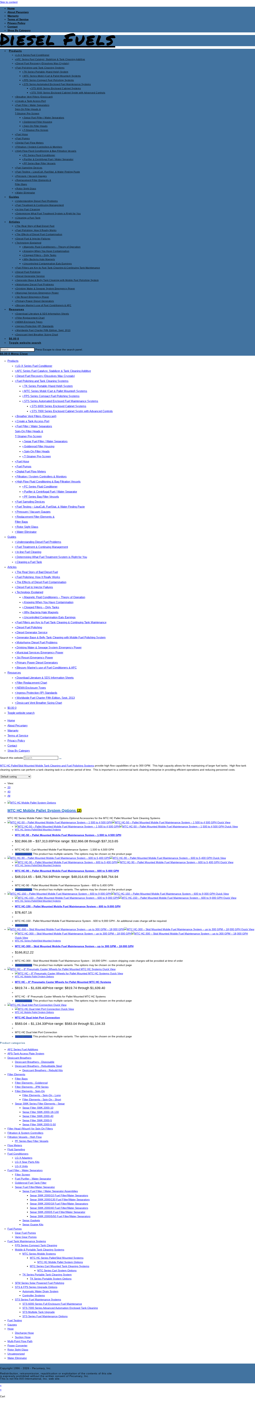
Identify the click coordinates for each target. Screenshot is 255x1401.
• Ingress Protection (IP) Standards (36, 692)
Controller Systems (33, 1295)
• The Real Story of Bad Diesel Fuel (36, 572)
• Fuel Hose (22, 461)
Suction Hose (23, 1337)
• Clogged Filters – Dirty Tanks (40, 607)
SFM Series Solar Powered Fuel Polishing (39, 1282)
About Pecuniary (18, 12)
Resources (14, 672)
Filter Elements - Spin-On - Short (41, 1099)
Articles (12, 567)
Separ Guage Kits (32, 1224)
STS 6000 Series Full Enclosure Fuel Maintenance (52, 1303)
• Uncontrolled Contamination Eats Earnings (49, 617)
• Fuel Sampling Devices (30, 501)
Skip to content (9, 2)
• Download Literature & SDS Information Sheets (44, 677)
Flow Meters (14, 1145)
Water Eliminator (17, 1357)
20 (8, 787)
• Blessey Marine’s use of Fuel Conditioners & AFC (46, 667)
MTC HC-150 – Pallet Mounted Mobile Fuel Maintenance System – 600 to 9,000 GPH (67, 906)
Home (11, 8)
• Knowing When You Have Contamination (47, 602)
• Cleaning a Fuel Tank (28, 562)
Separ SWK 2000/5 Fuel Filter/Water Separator (57, 1211)
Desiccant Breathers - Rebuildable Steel (38, 1065)
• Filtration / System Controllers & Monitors (41, 476)
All (8, 795)
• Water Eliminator (26, 531)
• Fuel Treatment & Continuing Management (41, 546)
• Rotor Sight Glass (26, 526)
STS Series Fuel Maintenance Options (45, 1316)
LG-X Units (21, 1166)
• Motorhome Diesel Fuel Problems (36, 642)
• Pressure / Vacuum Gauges (33, 511)
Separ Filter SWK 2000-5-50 (39, 1124)
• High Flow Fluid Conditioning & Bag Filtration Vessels (48, 481)
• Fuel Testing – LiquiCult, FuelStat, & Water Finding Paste (50, 506)
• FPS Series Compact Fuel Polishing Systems (51, 396)
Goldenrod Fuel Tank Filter (30, 1182)
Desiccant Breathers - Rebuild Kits (42, 1070)
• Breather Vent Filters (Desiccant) (35, 416)
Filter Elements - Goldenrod (31, 1082)
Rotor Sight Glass (17, 1349)
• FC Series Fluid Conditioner (39, 486)
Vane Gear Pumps (26, 1236)
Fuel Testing (14, 1320)
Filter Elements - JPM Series (32, 1086)
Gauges (12, 1324)
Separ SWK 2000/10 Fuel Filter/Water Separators (59, 1195)
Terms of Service (18, 19)
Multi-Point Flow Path (19, 1341)
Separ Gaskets (31, 1220)
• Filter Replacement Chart (31, 682)
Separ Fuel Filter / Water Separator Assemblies (50, 1191)
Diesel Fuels (57, 39)
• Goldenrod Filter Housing (38, 446)
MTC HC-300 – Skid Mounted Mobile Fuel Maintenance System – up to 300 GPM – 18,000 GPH (74, 946)
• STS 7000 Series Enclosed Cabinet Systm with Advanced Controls (71, 411)
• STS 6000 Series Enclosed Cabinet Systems (58, 406)
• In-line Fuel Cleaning (28, 551)
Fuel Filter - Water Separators (25, 1170)
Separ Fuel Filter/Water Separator (35, 1187)
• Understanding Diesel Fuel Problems (38, 541)
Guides (11, 536)
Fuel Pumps (14, 1228)
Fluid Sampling (16, 1149)
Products (12, 360)
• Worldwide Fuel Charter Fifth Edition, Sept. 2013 (45, 697)
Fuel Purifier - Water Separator (33, 1178)
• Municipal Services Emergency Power (39, 652)
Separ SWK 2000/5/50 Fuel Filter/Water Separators (60, 1216)
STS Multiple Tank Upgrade (38, 1311)
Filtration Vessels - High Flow (24, 1136)
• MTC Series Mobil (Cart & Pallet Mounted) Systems (54, 391)
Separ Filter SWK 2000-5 (37, 1120)
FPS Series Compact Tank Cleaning (36, 1245)
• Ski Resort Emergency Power (34, 657)
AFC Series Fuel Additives (22, 1049)
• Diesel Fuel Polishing (28, 627)
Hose (10, 1328)
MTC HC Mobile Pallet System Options (34, 976)
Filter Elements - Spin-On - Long (41, 1095)
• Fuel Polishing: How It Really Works (37, 577)
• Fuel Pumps (23, 466)
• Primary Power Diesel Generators (36, 662)
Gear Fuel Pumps (25, 1232)
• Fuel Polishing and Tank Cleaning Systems (42, 381)
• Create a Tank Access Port (32, 421)
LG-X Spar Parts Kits (27, 1161)
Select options (23, 854)
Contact (12, 26)
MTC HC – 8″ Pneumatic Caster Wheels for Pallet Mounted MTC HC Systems (63, 981)
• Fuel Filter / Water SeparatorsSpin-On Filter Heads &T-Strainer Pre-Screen (33, 431)
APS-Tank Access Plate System (25, 1053)
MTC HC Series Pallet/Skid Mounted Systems (38, 829)
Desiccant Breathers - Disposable (34, 1061)
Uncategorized (16, 1353)
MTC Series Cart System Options (57, 1270)
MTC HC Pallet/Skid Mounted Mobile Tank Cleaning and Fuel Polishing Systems (47, 765)
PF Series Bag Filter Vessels (31, 1141)
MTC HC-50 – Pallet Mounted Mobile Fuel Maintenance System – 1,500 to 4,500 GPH (68, 835)
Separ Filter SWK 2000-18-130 (40, 1111)
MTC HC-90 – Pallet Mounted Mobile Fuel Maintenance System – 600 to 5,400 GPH (67, 870)
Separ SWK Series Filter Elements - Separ (40, 1103)
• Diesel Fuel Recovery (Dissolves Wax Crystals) (45, 375)
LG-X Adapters (23, 1157)
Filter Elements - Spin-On (30, 1091)
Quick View (223, 822)
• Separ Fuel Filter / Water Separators (45, 441)
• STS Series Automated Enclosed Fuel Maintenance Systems (60, 401)
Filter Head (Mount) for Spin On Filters (30, 1128)
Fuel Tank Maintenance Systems (26, 1241)
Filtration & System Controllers (25, 1132)
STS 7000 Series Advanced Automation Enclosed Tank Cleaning (60, 1307)
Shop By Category (18, 750)
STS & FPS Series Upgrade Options (36, 1287)
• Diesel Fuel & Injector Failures (34, 587)
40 (8, 791)
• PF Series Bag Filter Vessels (40, 496)
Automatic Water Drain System (40, 1291)
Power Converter (17, 1345)
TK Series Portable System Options (50, 1278)
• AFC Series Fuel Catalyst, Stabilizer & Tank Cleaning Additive (53, 370)
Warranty (13, 15)
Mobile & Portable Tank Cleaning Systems (39, 1249)
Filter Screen (22, 1174)
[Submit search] (60, 758)
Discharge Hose (24, 1332)
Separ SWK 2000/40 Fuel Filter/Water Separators (59, 1207)
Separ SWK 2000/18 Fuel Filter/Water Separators (59, 1203)
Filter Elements (16, 1074)
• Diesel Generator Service (31, 632)
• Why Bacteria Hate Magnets (40, 612)
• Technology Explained (29, 592)
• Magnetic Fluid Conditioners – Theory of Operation (53, 597)
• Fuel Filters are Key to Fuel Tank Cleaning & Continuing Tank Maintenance (60, 622)
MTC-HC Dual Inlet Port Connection (37, 1017)
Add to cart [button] (21, 925)
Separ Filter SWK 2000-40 (37, 1116)
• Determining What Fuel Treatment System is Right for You (51, 557)
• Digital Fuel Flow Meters (30, 471)
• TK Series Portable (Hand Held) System (47, 386)
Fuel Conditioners (17, 1153)
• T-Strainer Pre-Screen (36, 456)
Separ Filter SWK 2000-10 (37, 1107)
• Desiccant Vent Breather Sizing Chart (38, 702)
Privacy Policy (16, 23)
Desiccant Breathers (19, 1057)
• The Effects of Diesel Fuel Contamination (40, 582)
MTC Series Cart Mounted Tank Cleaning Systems (59, 1266)
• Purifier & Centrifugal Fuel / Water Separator (49, 491)
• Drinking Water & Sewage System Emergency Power (48, 647)
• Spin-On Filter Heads (36, 451)
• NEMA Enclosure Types (30, 687)
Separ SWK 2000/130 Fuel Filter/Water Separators (60, 1199)
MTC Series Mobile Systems (39, 1253)
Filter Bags (21, 1078)
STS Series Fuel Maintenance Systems (38, 1299)
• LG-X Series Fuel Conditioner (33, 365)
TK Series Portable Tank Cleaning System (47, 1274)
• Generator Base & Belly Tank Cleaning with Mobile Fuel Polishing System (60, 637)
